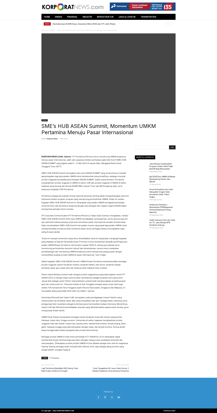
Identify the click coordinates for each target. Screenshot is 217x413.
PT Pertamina (54, 358)
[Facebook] (98, 397)
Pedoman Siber (170, 411)
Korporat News (52, 139)
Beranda (44, 30)
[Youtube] (118, 397)
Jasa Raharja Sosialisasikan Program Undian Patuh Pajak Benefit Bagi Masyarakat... (161, 166)
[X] (111, 397)
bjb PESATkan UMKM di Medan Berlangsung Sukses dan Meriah (162, 179)
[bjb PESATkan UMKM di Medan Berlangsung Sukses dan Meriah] (141, 179)
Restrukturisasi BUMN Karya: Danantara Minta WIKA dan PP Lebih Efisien (84, 24)
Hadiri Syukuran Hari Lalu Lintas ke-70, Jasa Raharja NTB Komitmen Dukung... (162, 222)
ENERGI (52, 30)
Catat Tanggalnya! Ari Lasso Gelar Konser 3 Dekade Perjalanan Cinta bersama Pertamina (110, 369)
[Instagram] (105, 397)
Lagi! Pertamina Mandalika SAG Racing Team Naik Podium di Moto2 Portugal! (59, 369)
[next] (171, 23)
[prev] (167, 23)
